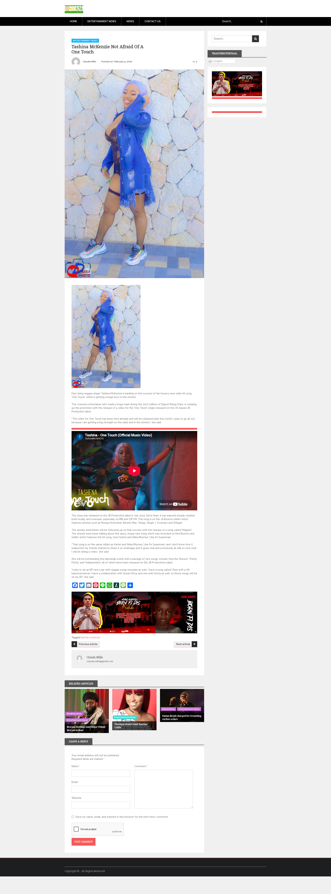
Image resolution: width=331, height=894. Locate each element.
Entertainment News (101, 21)
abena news (168, 709)
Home (73, 21)
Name (76, 766)
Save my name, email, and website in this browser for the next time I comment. (122, 817)
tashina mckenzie (90, 637)
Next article (183, 644)
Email (75, 782)
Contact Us (152, 21)
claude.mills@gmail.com (100, 661)
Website (76, 798)
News (130, 21)
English (218, 61)
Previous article (88, 644)
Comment (141, 766)
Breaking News (74, 714)
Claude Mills (89, 61)
